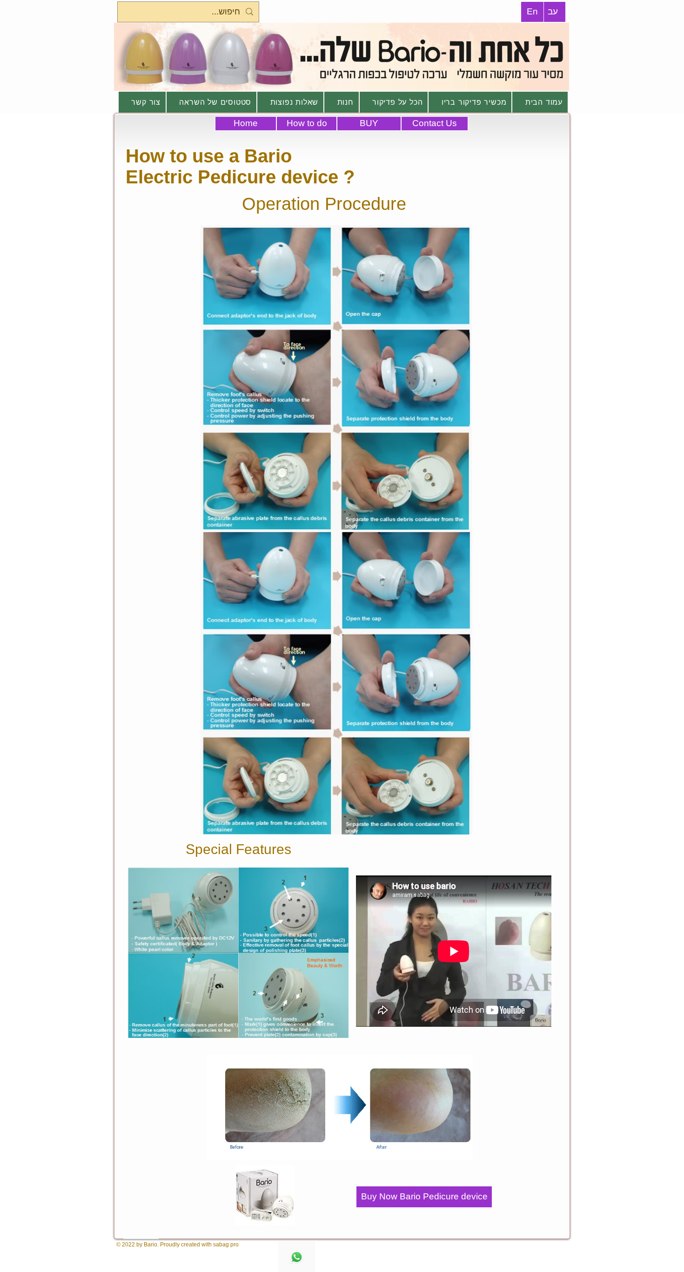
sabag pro (226, 1244)
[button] (183, 910)
